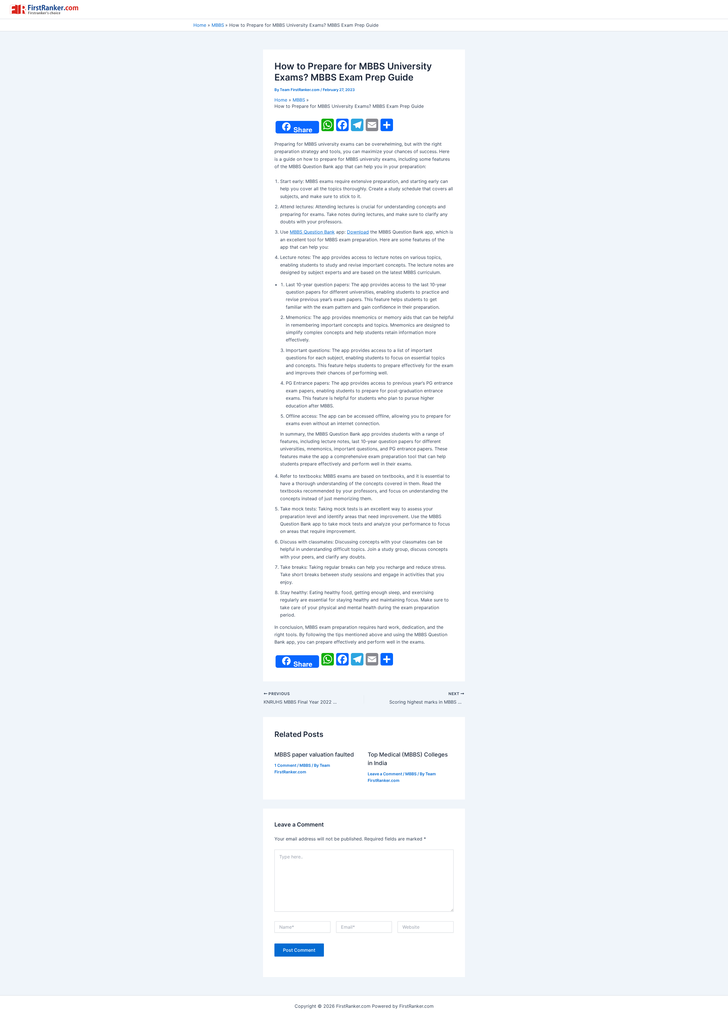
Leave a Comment (385, 773)
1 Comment (285, 765)
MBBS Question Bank (312, 232)
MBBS (305, 765)
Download (358, 232)
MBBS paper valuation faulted (314, 754)
